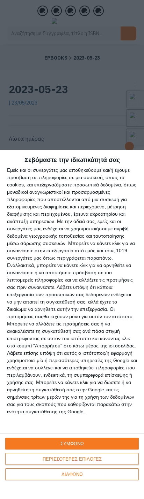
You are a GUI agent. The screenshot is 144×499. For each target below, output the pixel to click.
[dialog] (72, 324)
